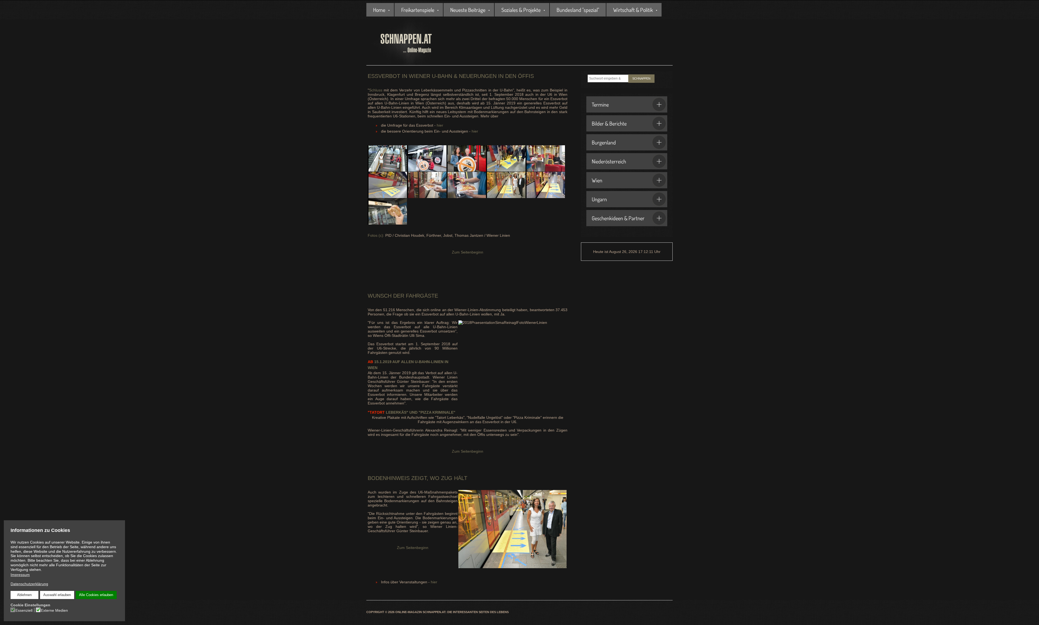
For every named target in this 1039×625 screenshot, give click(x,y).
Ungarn (599, 199)
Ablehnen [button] (24, 595)
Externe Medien (54, 610)
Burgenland (604, 142)
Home (379, 9)
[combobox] (608, 78)
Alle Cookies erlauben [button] (96, 595)
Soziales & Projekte (521, 9)
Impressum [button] (20, 575)
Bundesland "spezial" (578, 9)
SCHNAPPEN (641, 78)
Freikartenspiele (417, 9)
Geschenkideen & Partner (618, 218)
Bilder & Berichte (609, 123)
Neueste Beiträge (467, 9)
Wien (597, 180)
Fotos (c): (376, 235)
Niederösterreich (609, 161)
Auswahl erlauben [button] (57, 595)
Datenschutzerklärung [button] (29, 584)
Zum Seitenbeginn (467, 252)
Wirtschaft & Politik (633, 9)
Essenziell (23, 610)
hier (440, 125)
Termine (600, 104)
